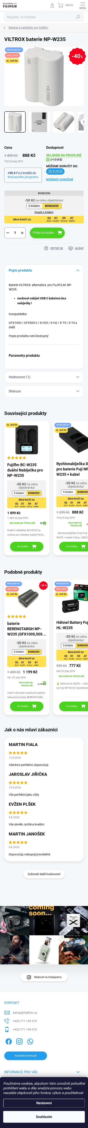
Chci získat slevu (44, 591)
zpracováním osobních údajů (59, 597)
